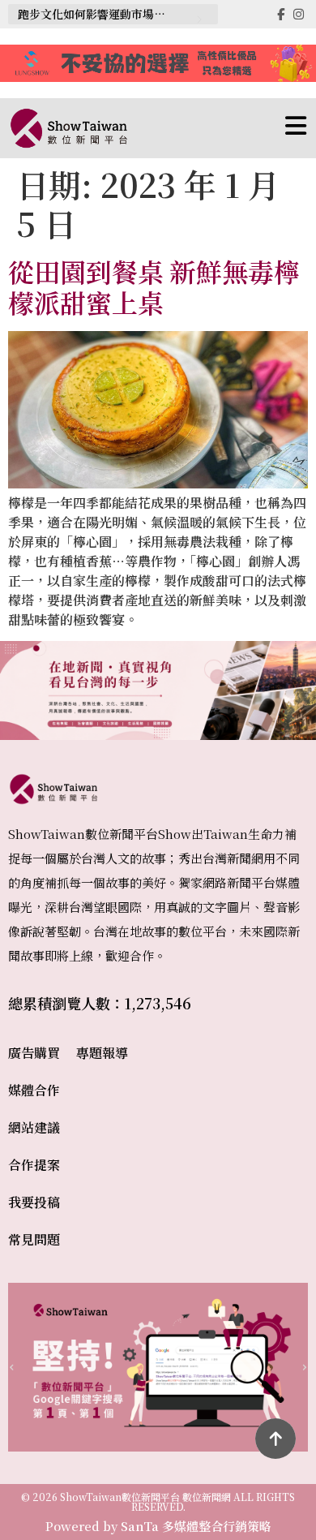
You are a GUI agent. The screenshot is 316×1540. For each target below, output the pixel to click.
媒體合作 (34, 1090)
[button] (218, 128)
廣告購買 (34, 1052)
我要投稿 (34, 1202)
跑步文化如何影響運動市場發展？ (99, 14)
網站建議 (34, 1127)
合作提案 (34, 1164)
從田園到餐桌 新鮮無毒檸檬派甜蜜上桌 (154, 286)
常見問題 (34, 1239)
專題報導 (102, 1052)
